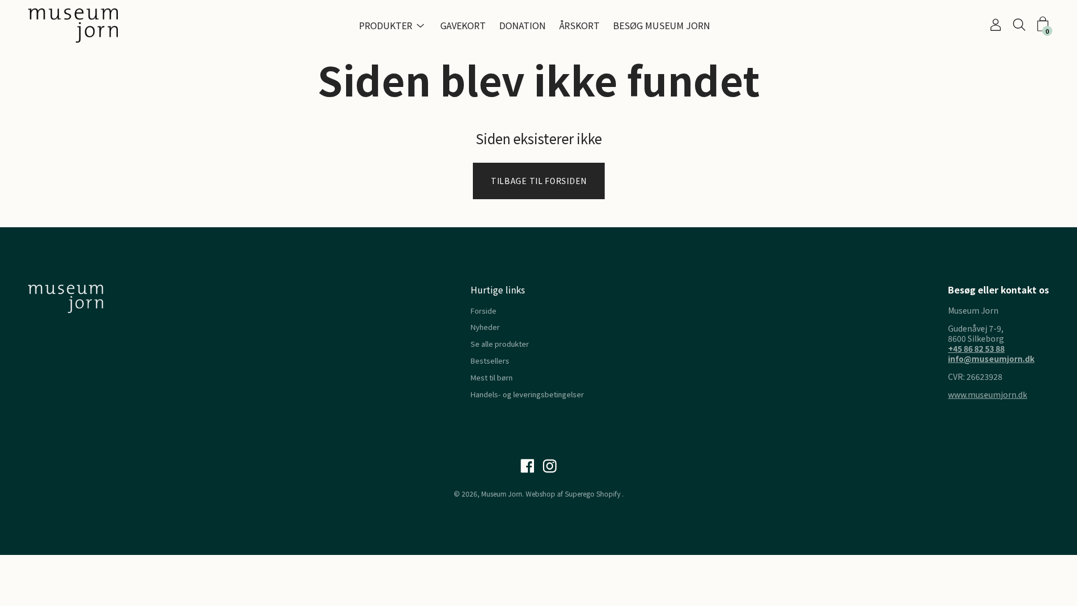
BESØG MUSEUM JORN (661, 25)
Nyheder (485, 327)
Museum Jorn (501, 493)
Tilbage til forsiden (539, 180)
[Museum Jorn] (73, 25)
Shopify (608, 493)
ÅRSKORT (579, 25)
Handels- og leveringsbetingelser (527, 394)
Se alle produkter (500, 343)
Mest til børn (492, 377)
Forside (483, 310)
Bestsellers (490, 360)
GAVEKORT (463, 25)
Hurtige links (498, 289)
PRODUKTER (385, 25)
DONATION (522, 25)
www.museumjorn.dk (987, 394)
